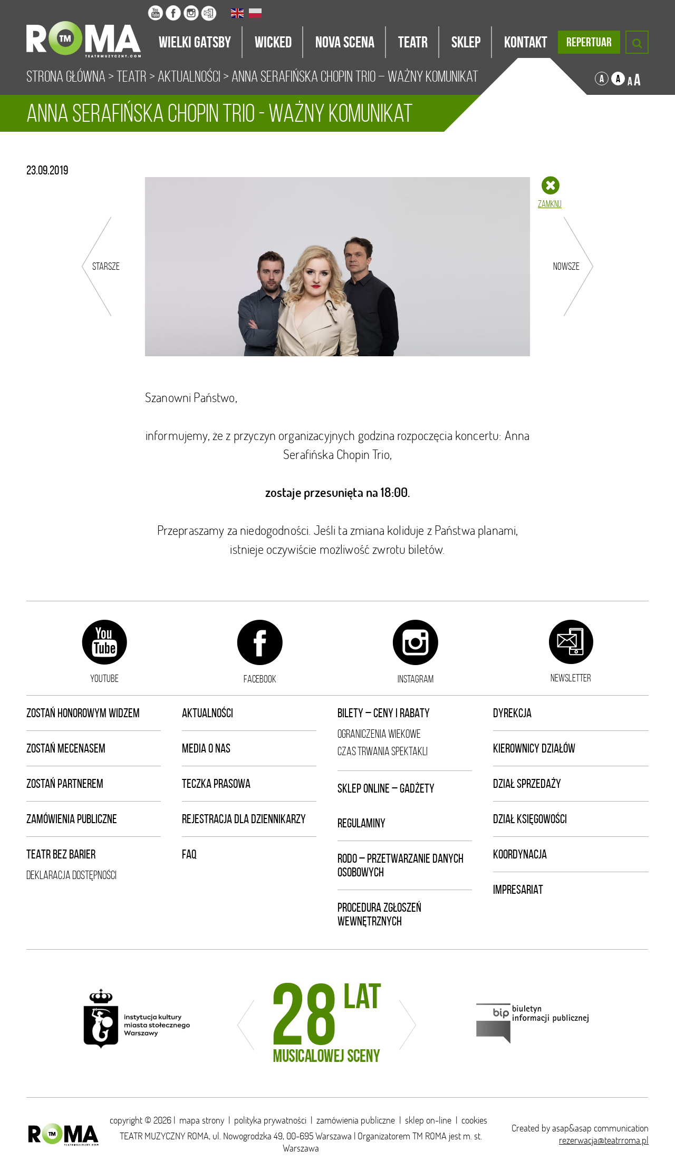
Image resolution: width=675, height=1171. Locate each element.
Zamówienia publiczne (71, 819)
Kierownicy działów (534, 748)
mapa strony (201, 1120)
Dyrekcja (512, 713)
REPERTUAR (589, 42)
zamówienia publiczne (355, 1120)
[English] (238, 13)
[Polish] (256, 13)
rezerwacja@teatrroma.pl (604, 1140)
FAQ (189, 854)
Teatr (132, 76)
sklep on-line (428, 1120)
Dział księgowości (530, 819)
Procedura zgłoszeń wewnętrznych (379, 914)
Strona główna (65, 76)
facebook (260, 679)
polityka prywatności (270, 1120)
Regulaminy (361, 823)
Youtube (104, 678)
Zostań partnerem (64, 784)
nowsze (566, 266)
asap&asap (572, 1128)
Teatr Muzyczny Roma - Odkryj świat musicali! (87, 29)
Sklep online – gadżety (386, 788)
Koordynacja (520, 854)
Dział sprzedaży (527, 784)
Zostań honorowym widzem (83, 713)
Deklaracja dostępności (71, 875)
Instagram (415, 679)
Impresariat (518, 889)
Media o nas (206, 748)
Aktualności (189, 76)
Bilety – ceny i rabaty (384, 713)
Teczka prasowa (216, 784)
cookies (474, 1120)
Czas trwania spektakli (383, 751)
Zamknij (550, 204)
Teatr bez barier (60, 854)
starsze (106, 266)
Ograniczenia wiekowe (379, 734)
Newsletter (571, 678)
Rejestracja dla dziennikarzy (244, 819)
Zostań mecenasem (65, 748)
